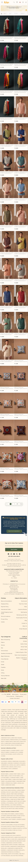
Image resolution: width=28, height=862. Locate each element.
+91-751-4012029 (9, 592)
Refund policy (15, 694)
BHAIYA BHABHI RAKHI (18, 743)
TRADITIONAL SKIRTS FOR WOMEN (9, 853)
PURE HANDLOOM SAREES (7, 814)
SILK (19, 766)
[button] (2, 2)
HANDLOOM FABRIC (18, 779)
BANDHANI (15, 761)
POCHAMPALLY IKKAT (6, 768)
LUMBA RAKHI (7, 743)
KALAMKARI (4, 761)
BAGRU (11, 766)
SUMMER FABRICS (5, 750)
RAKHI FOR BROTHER (16, 745)
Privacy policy (23, 694)
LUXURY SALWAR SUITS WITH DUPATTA (10, 835)
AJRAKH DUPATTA (17, 828)
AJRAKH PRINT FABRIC (15, 774)
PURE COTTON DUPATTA (18, 826)
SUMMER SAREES (15, 750)
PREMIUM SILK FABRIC (11, 783)
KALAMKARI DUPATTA (6, 828)
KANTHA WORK (5, 766)
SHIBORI (23, 765)
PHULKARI (22, 763)
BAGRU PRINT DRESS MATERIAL (14, 794)
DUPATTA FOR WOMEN (6, 824)
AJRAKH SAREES (19, 814)
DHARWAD (16, 763)
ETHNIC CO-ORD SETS (11, 839)
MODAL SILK (13, 765)
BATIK (18, 765)
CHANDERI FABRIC (14, 777)
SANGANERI (4, 763)
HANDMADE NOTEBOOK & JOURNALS (10, 852)
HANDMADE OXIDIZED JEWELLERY (15, 850)
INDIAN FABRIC (4, 774)
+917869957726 (13, 584)
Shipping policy (19, 696)
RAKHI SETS (16, 741)
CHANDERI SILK (5, 765)
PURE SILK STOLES (17, 830)
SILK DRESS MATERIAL (16, 805)
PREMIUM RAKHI (14, 739)
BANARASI (15, 768)
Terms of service (10, 696)
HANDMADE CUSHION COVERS (13, 842)
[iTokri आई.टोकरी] (6, 2)
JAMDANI (10, 763)
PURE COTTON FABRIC (14, 775)
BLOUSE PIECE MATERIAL (17, 855)
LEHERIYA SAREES (21, 819)
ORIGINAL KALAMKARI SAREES (13, 817)
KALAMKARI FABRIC (10, 781)
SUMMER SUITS (14, 752)
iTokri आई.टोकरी (7, 694)
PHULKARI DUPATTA (6, 826)
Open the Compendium (14, 531)
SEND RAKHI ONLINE (16, 737)
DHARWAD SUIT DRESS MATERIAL (9, 797)
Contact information (15, 698)
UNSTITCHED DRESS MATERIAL (8, 790)
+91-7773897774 (14, 589)
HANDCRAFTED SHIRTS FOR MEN (9, 844)
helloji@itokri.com (19, 594)
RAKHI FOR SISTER (5, 745)
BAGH (15, 766)
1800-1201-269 (12, 587)
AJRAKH (10, 761)
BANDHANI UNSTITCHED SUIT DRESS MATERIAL (12, 795)
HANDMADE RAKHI (5, 737)
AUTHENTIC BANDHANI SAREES (8, 815)
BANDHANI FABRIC (10, 785)
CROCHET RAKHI (5, 739)
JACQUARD (22, 761)
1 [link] (10, 503)
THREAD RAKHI (9, 741)
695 (17, 503)
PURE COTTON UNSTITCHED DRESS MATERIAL (12, 808)
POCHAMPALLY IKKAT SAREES (8, 819)
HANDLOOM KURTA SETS (7, 837)
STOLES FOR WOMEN (18, 824)
